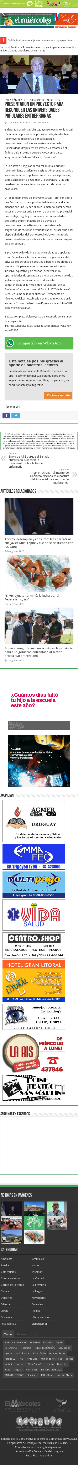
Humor (36, 1265)
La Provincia (39, 1284)
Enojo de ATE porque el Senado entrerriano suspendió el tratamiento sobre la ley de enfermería (29, 460)
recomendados (57, 1353)
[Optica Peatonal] (33, 1016)
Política (15, 47)
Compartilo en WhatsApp (39, 343)
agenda (8, 1353)
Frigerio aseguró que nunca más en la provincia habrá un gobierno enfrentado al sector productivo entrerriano (39, 652)
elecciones (31, 1369)
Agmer (59, 1342)
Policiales (37, 1304)
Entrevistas (7, 1317)
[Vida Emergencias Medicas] (33, 914)
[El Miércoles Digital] (39, 20)
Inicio (3, 47)
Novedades (39, 1297)
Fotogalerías (8, 1323)
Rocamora (26, 1348)
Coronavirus (11, 1348)
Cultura (5, 1291)
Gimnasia (35, 1342)
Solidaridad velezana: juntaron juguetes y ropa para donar (40, 40)
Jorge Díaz (32, 1359)
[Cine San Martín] (33, 1087)
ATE (21, 1359)
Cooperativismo (10, 1278)
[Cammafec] (33, 856)
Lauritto (50, 1364)
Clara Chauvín (35, 1364)
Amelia (5, 1265)
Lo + (33, 1334)
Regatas (19, 1369)
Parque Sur (10, 1359)
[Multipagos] (33, 884)
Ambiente (6, 1258)
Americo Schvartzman (16, 1342)
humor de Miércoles (51, 1359)
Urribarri (20, 1364)
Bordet (69, 1359)
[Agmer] (33, 821)
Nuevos (21, 1334)
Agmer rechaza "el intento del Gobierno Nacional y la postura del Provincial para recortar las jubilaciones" (49, 476)
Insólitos (37, 1271)
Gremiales (38, 1258)
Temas (8, 1334)
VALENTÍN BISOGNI (14, 1375)
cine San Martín (65, 1375)
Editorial (6, 1304)
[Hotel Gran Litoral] (33, 981)
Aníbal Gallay (39, 1353)
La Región (37, 1291)
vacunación (65, 1348)
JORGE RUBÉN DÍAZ (45, 1348)
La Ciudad (38, 1278)
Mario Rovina (22, 1353)
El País (4, 1310)
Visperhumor (39, 1323)
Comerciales (8, 1271)
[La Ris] (33, 1052)
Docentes (62, 1364)
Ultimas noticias (41, 1317)
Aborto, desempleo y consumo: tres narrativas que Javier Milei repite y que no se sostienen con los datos (39, 543)
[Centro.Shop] (33, 945)
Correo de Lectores (12, 1284)
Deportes (6, 1297)
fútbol (8, 1369)
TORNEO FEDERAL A (51, 1369)
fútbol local (47, 1375)
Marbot (8, 1364)
